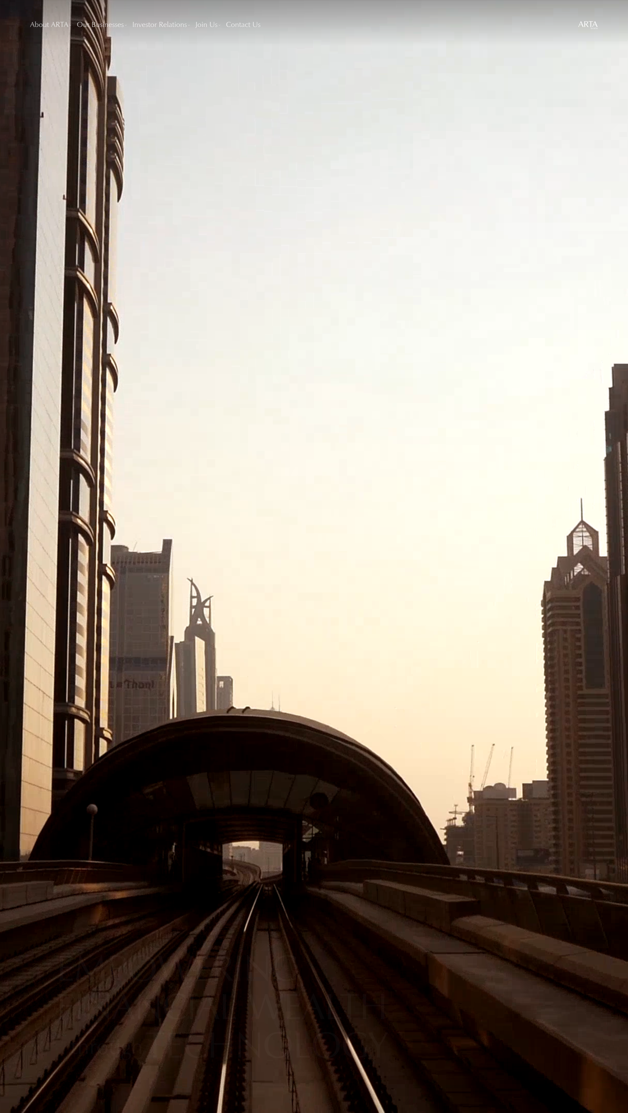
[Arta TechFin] (588, 25)
